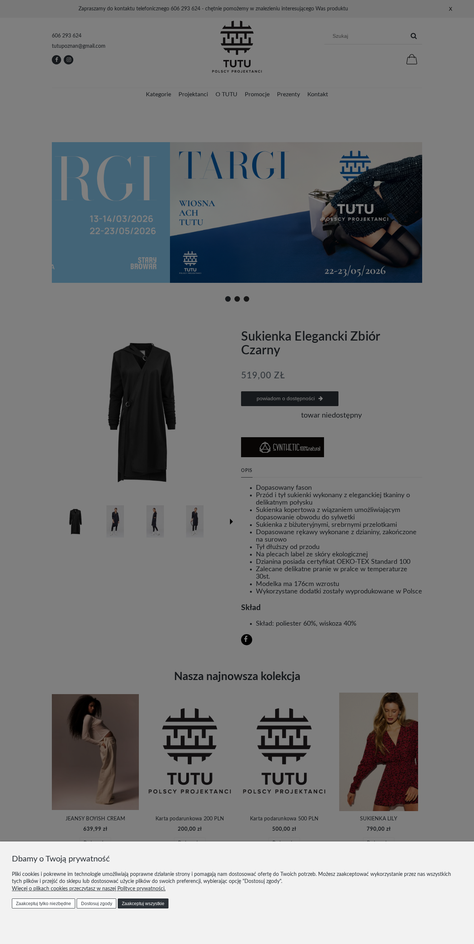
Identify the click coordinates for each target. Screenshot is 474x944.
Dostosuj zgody (96, 903)
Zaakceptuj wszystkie (143, 903)
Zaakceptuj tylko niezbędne (43, 903)
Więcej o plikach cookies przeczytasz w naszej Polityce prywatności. (89, 888)
